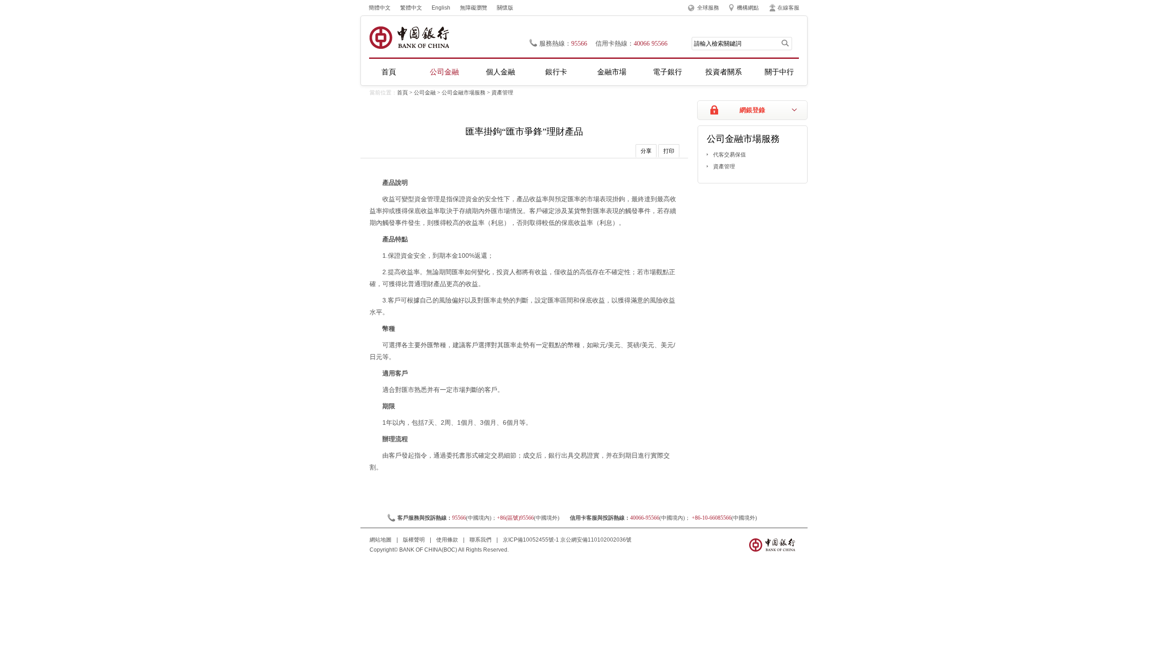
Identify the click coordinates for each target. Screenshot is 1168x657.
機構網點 (748, 8)
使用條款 (447, 540)
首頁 (388, 72)
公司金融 (444, 72)
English (441, 8)
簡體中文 (380, 8)
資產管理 (502, 92)
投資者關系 (723, 72)
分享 (646, 151)
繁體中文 (411, 8)
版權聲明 (414, 540)
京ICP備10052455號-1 (531, 540)
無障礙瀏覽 (473, 8)
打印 (668, 151)
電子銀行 (667, 72)
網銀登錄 (752, 110)
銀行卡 (556, 72)
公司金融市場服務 (463, 92)
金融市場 (611, 72)
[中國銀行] (409, 37)
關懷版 (505, 8)
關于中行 (779, 72)
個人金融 (500, 72)
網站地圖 (381, 540)
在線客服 (788, 8)
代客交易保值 (729, 154)
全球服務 (708, 8)
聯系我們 (481, 540)
